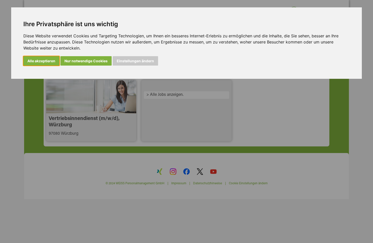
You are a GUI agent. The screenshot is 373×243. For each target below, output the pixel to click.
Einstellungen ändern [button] (135, 61)
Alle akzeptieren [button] (41, 61)
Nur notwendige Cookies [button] (86, 61)
